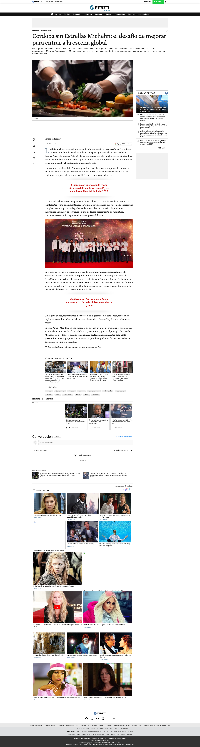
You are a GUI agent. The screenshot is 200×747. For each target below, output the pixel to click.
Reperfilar (102, 726)
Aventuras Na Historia (95, 731)
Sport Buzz (117, 731)
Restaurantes (68, 395)
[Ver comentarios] (166, 31)
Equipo (107, 734)
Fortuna (92, 728)
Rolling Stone (108, 731)
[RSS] (108, 718)
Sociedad (98, 14)
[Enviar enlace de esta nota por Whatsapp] (34, 152)
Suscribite (158, 2)
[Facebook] (86, 718)
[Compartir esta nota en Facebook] (34, 139)
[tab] (40, 450)
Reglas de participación (118, 734)
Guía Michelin (108, 391)
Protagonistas (143, 14)
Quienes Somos (81, 734)
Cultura (108, 14)
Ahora (32, 726)
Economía (77, 14)
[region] (82, 461)
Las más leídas (145, 93)
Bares (78, 395)
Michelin (81, 391)
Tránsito (129, 734)
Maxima (130, 731)
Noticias (134, 726)
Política (67, 14)
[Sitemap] (114, 718)
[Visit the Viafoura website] (129, 486)
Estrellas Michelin (94, 391)
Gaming (152, 726)
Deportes (131, 14)
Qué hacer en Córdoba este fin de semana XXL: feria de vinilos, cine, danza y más (89, 302)
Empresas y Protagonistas (122, 726)
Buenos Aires (60, 391)
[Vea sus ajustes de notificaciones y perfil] (165, 1)
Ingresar (147, 2)
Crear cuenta (128, 436)
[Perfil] (100, 714)
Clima (77, 726)
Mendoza (71, 391)
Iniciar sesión (119, 436)
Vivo (157, 726)
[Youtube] (97, 718)
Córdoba (49, 391)
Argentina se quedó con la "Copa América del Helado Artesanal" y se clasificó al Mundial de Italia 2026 (89, 188)
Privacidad (100, 734)
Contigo (84, 731)
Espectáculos (120, 14)
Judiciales (88, 14)
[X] (92, 719)
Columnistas (39, 726)
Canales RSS (71, 734)
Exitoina (146, 726)
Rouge (107, 728)
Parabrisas (100, 728)
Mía (111, 728)
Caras (140, 726)
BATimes (116, 728)
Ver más (161, 148)
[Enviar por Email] (34, 158)
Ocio (89, 726)
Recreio (124, 731)
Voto (57, 395)
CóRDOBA (35, 31)
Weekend (86, 728)
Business (109, 726)
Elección (49, 395)
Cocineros (96, 395)
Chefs (86, 395)
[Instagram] (103, 719)
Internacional (70, 726)
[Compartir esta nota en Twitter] (34, 146)
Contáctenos (91, 734)
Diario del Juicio (165, 726)
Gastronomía (120, 391)
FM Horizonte (124, 728)
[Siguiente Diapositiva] (131, 418)
